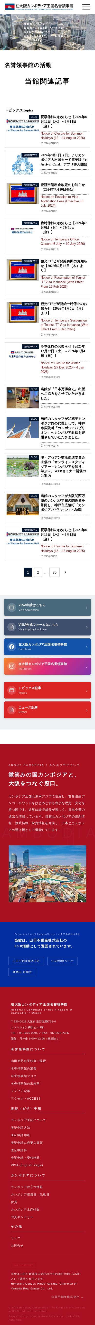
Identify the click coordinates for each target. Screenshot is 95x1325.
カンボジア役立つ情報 (27, 1187)
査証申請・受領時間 (25, 1157)
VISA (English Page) (27, 1165)
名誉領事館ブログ (24, 1076)
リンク (15, 1238)
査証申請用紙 (20, 1135)
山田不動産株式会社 (26, 960)
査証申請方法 (20, 1127)
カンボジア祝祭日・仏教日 (30, 1194)
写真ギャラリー (22, 1217)
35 (55, 572)
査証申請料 (19, 1150)
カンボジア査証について (28, 1120)
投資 (14, 1202)
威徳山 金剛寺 (22, 971)
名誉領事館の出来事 (25, 1083)
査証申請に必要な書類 (27, 1142)
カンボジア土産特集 (25, 1209)
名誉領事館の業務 (24, 1068)
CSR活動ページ (62, 960)
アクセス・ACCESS (26, 1098)
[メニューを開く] (86, 6)
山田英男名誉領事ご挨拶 (28, 1060)
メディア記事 (20, 1091)
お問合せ (17, 1245)
